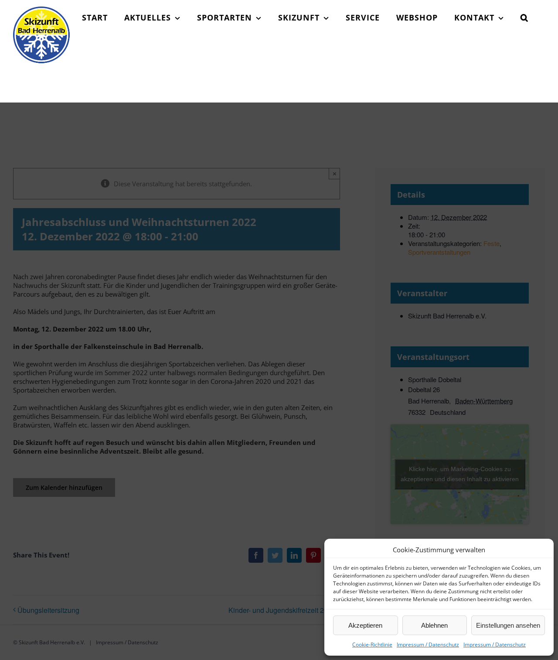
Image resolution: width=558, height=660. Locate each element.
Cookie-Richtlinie (372, 644)
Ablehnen (434, 625)
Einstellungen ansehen (508, 625)
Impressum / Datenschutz (428, 644)
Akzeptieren (365, 625)
